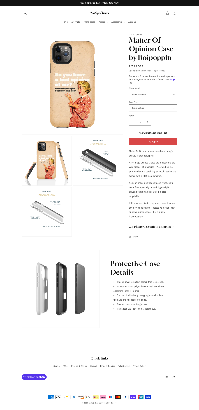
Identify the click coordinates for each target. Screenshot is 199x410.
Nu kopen (153, 141)
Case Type (133, 102)
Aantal (131, 115)
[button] (25, 13)
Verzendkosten (134, 71)
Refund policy (124, 366)
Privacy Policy (139, 366)
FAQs (65, 366)
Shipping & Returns (79, 366)
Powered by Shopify (109, 403)
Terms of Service (107, 366)
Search (56, 366)
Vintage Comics (95, 403)
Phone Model (134, 88)
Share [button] (135, 236)
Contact (93, 366)
